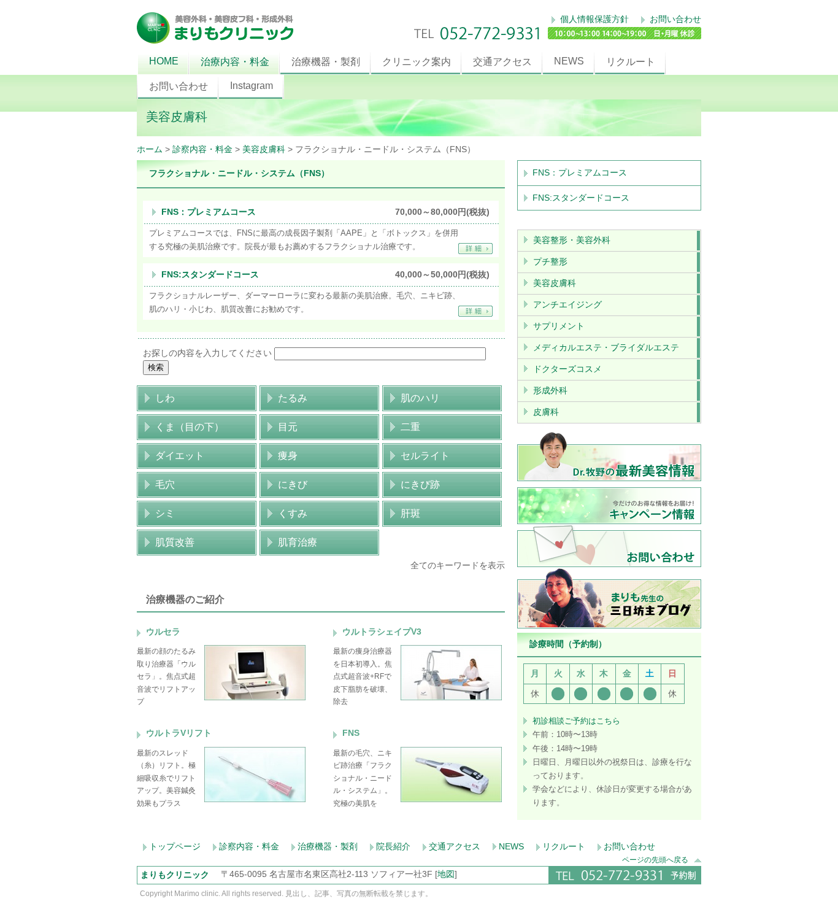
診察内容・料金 (202, 149)
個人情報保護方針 (593, 19)
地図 (446, 874)
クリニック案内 (416, 61)
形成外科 (550, 390)
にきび (292, 484)
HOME (164, 61)
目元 (288, 427)
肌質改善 (174, 542)
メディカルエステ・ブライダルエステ (606, 347)
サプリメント (559, 326)
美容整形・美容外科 (571, 240)
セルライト (425, 455)
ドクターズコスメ (567, 369)
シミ (165, 513)
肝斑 (410, 513)
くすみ (292, 513)
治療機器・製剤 (325, 61)
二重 (410, 427)
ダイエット (179, 455)
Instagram (251, 85)
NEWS (569, 61)
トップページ (175, 846)
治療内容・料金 (235, 61)
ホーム (150, 149)
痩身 (288, 455)
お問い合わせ (674, 19)
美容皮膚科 (263, 149)
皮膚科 (546, 412)
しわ (165, 398)
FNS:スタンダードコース (210, 274)
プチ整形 (550, 261)
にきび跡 (420, 484)
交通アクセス (502, 61)
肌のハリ (420, 398)
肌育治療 (297, 542)
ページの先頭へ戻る (655, 860)
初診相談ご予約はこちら (576, 720)
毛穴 (165, 484)
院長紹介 (393, 846)
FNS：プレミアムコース (208, 212)
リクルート (630, 61)
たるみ (292, 398)
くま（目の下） (189, 427)
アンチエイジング (567, 304)
